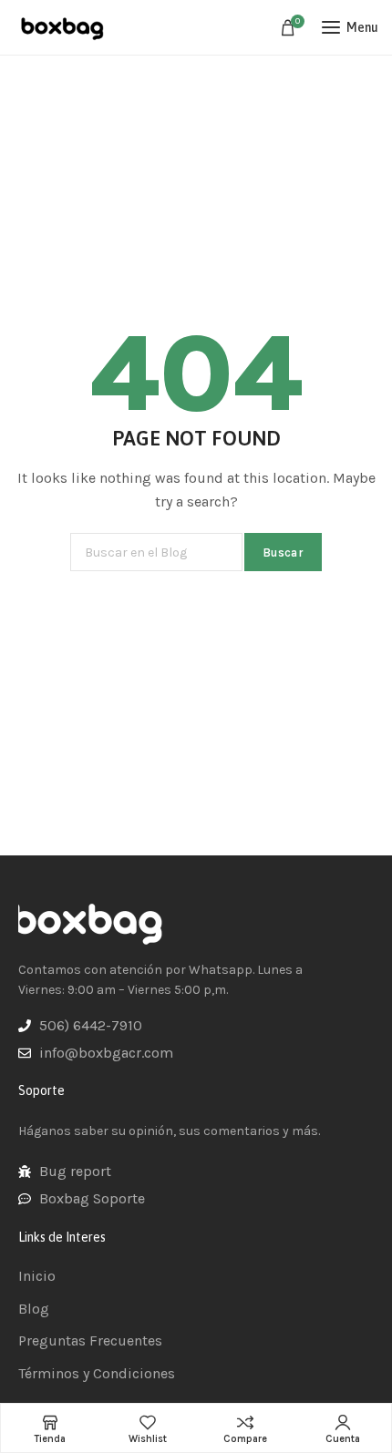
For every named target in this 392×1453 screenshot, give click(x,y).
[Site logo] (64, 27)
